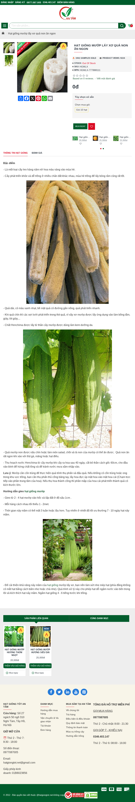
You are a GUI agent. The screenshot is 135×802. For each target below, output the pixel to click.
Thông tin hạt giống (15, 153)
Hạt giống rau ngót (126, 137)
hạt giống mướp (35, 491)
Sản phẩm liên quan (36, 618)
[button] (41, 90)
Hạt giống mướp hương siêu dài (40, 651)
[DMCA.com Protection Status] (90, 795)
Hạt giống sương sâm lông (85, 137)
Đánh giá (37, 153)
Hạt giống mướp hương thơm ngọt (14, 652)
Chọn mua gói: (82, 104)
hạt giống (52, 585)
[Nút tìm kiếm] (122, 25)
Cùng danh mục (99, 618)
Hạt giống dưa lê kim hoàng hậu (105, 137)
